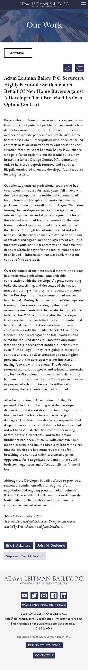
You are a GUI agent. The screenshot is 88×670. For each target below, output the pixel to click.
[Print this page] (67, 68)
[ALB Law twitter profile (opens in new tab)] (34, 595)
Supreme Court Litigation (25, 556)
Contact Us (44, 655)
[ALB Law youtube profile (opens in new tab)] (24, 595)
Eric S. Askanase (18, 545)
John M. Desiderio (51, 545)
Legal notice (45, 618)
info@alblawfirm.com (19, 618)
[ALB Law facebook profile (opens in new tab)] (54, 595)
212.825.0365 (44, 628)
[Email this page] (79, 68)
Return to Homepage (44, 645)
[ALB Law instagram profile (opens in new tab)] (44, 595)
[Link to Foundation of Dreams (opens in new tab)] (44, 605)
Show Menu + (18, 53)
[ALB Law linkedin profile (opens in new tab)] (63, 595)
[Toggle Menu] (83, 4)
